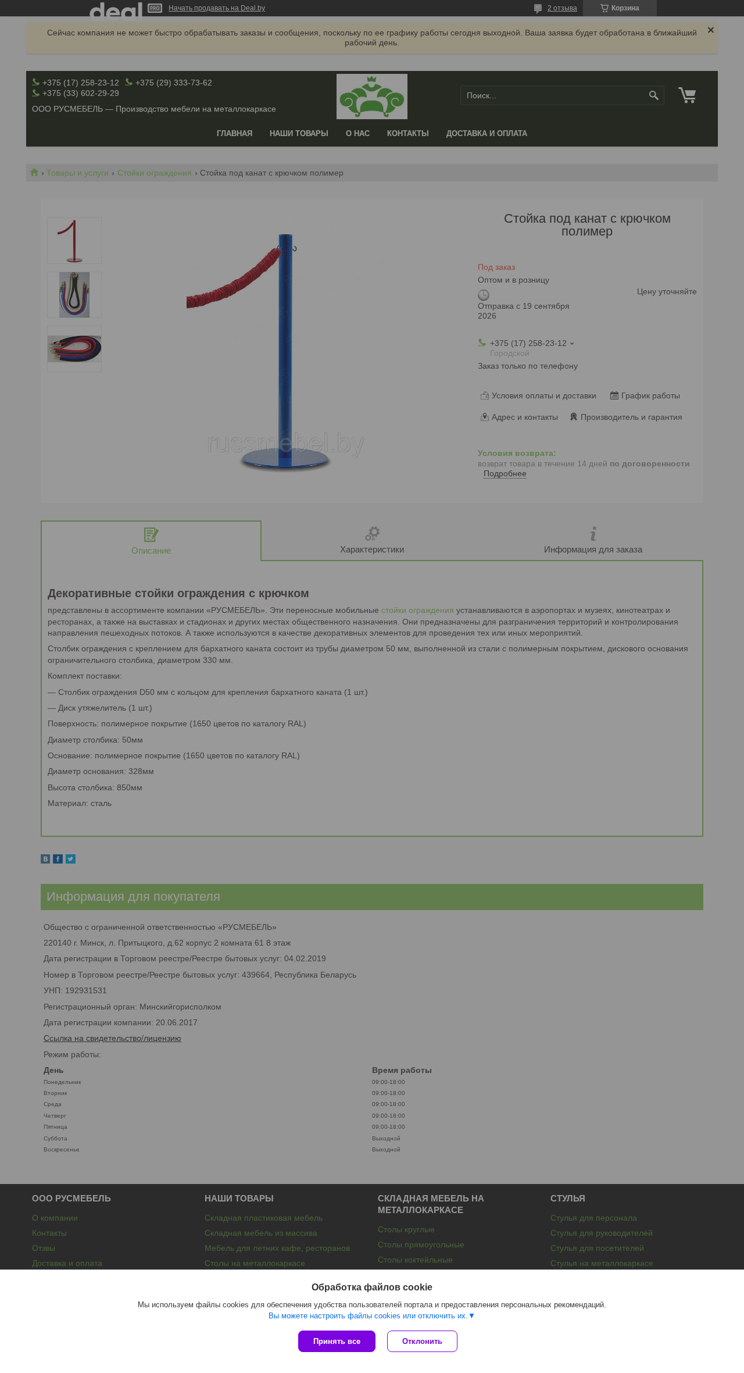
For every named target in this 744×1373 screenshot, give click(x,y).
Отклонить (422, 1341)
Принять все (336, 1341)
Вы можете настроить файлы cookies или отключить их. (368, 1315)
